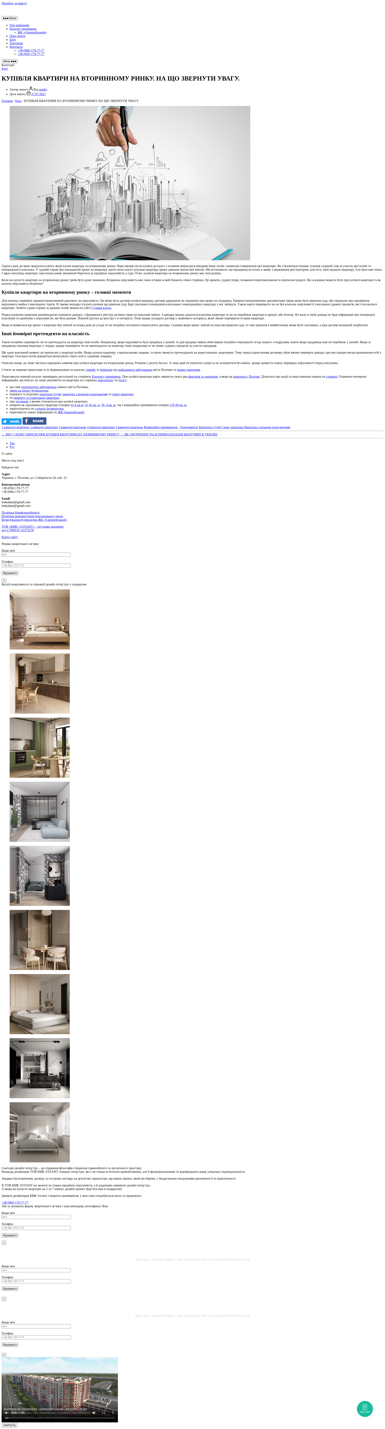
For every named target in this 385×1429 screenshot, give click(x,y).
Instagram (106, 369)
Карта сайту (10, 537)
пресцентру (106, 380)
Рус (12, 447)
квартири (52, 397)
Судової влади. (101, 308)
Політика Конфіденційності (21, 512)
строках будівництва (49, 408)
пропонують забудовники (39, 387)
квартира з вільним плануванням (85, 394)
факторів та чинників (203, 376)
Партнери (16, 43)
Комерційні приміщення (161, 427)
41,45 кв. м (92, 405)
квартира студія (50, 394)
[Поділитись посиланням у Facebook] (35, 423)
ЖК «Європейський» (32, 32)
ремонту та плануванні (29, 397)
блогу (123, 380)
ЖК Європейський (71, 412)
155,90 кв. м (178, 405)
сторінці (331, 376)
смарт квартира (122, 394)
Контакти (16, 46)
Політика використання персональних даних (32, 516)
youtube (90, 369)
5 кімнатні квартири (129, 427)
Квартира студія (210, 427)
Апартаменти (189, 427)
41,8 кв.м (77, 405)
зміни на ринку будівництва (29, 390)
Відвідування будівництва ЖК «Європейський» (34, 519)
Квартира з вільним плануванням (267, 427)
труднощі (21, 401)
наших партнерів (188, 369)
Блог (13, 39)
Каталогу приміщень (106, 376)
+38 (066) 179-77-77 (31, 50)
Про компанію (19, 25)
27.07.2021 (38, 94)
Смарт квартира (232, 427)
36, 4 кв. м (108, 405)
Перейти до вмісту (14, 3)
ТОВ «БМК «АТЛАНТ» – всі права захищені (32, 528)
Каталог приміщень (23, 28)
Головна (7, 101)
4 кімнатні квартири (101, 427)
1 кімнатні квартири (15, 427)
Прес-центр (17, 36)
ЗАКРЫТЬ (9, 1425)
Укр (12, 443)
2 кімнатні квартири (44, 427)
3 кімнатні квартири (72, 427)
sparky (43, 89)
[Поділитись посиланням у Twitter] (12, 423)
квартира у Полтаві (246, 376)
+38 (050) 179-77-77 (31, 54)
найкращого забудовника (135, 369)
